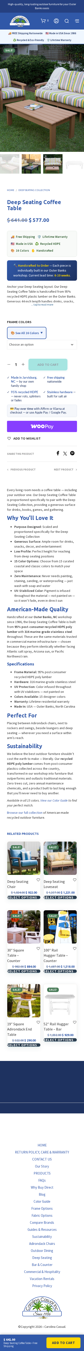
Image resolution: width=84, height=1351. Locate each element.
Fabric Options (42, 1215)
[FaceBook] (29, 1134)
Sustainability (42, 1236)
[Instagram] (55, 1134)
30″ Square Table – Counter (15, 955)
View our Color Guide (54, 800)
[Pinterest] (73, 454)
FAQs (42, 1180)
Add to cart (48, 364)
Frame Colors (19, 322)
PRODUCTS (42, 1173)
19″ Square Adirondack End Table (19, 1029)
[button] (45, 20)
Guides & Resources (42, 1229)
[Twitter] (66, 454)
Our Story (42, 1166)
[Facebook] (59, 454)
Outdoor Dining (42, 1250)
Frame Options (42, 1208)
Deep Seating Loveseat (54, 884)
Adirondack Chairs (42, 1243)
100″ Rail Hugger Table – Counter (56, 955)
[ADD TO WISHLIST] (38, 880)
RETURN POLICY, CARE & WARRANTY (42, 1152)
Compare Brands (42, 1222)
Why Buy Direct (42, 1187)
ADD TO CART (63, 1342)
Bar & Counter (42, 1264)
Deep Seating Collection (34, 190)
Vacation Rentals (42, 1278)
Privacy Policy (42, 1286)
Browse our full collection (24, 812)
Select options (22, 897)
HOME (42, 1145)
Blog (42, 1194)
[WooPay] (42, 426)
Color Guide (42, 1201)
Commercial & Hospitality (42, 1271)
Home (10, 190)
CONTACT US (42, 1159)
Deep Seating (42, 1257)
